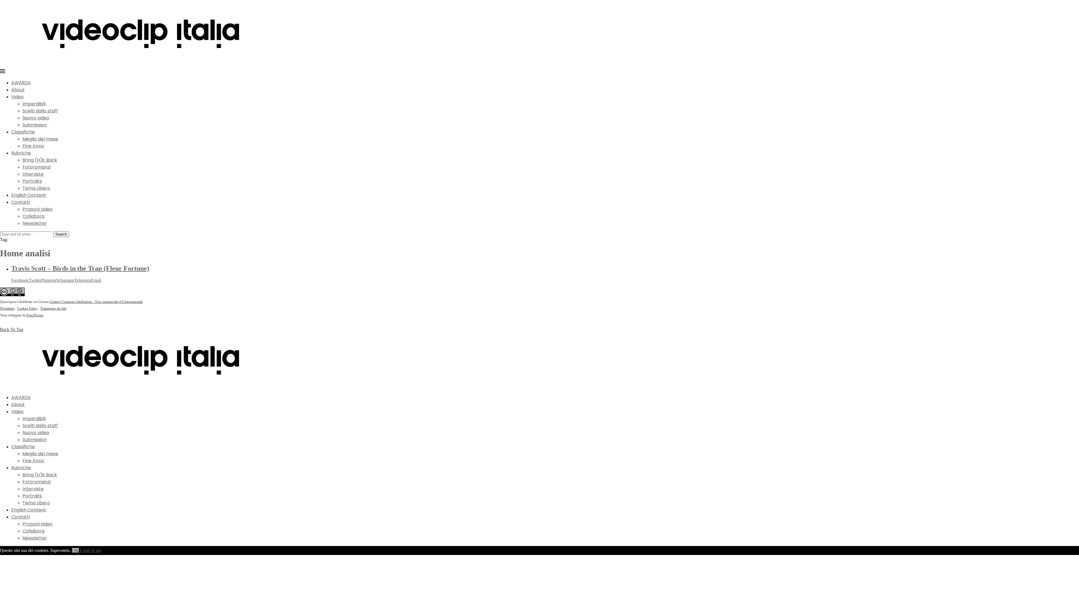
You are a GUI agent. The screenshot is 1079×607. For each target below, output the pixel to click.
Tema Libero (36, 188)
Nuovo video (35, 118)
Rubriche (21, 153)
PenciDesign (34, 315)
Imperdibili (34, 104)
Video (17, 97)
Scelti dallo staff (40, 111)
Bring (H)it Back (39, 160)
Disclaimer (7, 309)
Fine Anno (33, 146)
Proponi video (37, 209)
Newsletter (34, 223)
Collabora (33, 216)
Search (61, 234)
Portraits (32, 181)
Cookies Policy (27, 309)
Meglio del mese (40, 139)
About (18, 90)
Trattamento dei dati (53, 309)
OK (75, 550)
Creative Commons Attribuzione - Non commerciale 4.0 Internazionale (96, 302)
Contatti (20, 202)
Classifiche (23, 132)
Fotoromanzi (36, 167)
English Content (28, 195)
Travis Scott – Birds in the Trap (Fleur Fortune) (80, 268)
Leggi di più (90, 550)
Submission (34, 125)
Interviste (33, 174)
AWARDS (21, 83)
